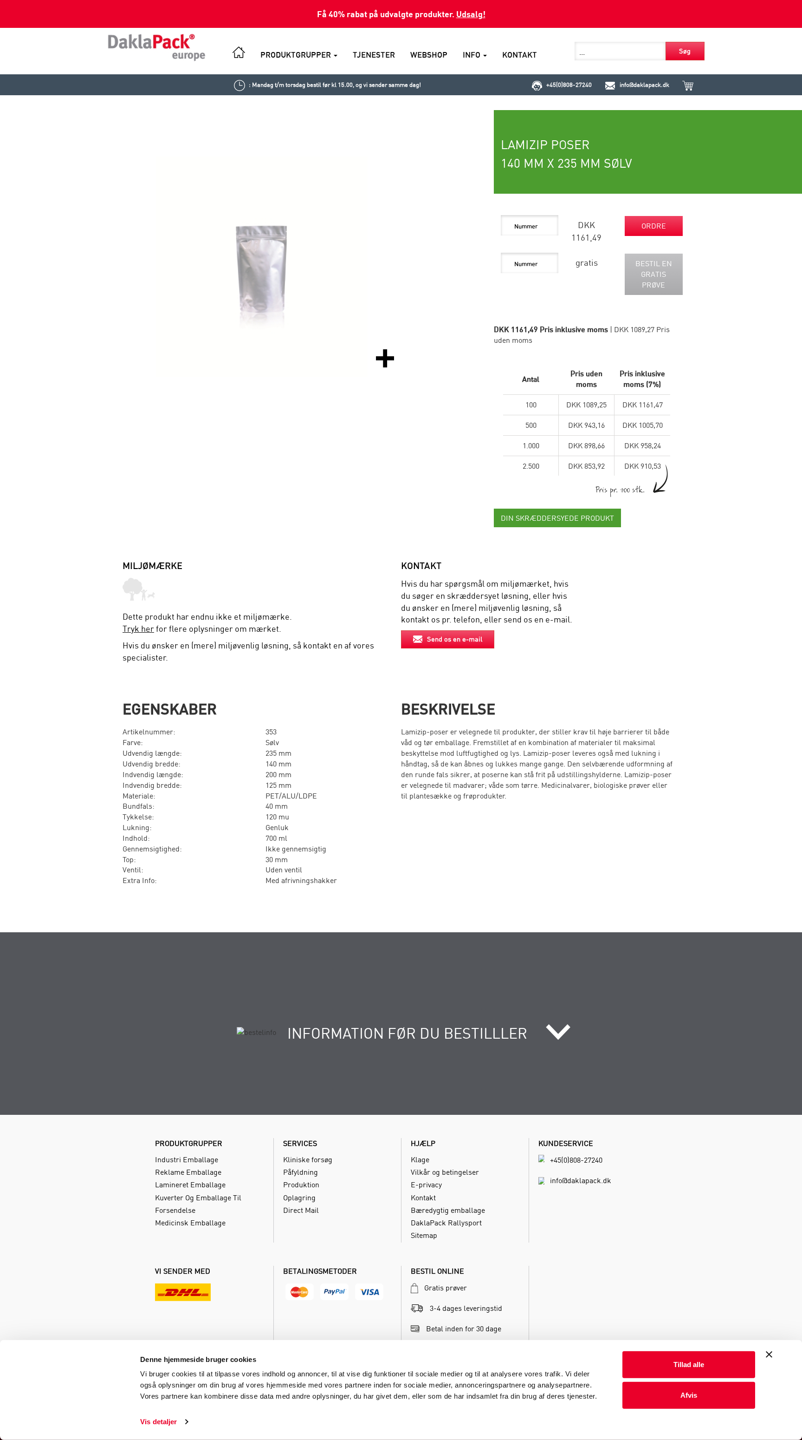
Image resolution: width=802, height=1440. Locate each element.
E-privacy (426, 1184)
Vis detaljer (158, 1422)
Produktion (301, 1184)
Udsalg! (470, 13)
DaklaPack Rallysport (446, 1222)
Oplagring (299, 1197)
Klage (420, 1159)
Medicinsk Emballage (190, 1222)
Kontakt (423, 1197)
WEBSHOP (428, 54)
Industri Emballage (186, 1159)
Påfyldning (300, 1172)
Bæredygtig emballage (448, 1210)
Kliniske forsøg (307, 1159)
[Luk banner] (769, 1354)
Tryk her (138, 628)
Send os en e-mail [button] (454, 639)
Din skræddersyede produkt (557, 518)
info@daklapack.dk (644, 84)
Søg (685, 50)
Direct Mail (301, 1210)
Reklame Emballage (188, 1172)
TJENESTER (374, 54)
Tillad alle (688, 1364)
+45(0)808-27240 (569, 84)
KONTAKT (519, 54)
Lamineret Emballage (190, 1184)
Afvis (688, 1395)
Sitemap (424, 1235)
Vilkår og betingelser (445, 1172)
